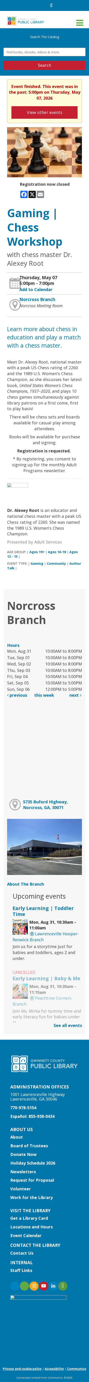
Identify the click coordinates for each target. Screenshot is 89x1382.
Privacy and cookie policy (22, 1369)
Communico (76, 1369)
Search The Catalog (44, 37)
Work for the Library (31, 1197)
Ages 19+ (36, 552)
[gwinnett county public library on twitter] (24, 1286)
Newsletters (23, 1171)
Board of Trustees (29, 1145)
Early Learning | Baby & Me (46, 978)
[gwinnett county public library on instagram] (34, 1286)
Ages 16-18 (57, 552)
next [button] (74, 695)
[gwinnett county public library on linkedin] (53, 1286)
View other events (44, 112)
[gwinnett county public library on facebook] (14, 1286)
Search (44, 65)
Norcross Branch (37, 299)
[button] (79, 22)
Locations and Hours (31, 1227)
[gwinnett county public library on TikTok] (62, 1286)
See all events (68, 1025)
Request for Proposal (32, 1180)
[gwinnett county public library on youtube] (43, 1286)
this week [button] (44, 695)
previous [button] (17, 695)
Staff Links (21, 1270)
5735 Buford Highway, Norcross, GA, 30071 (45, 804)
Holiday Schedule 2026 (32, 1163)
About (16, 1137)
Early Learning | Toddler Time (43, 911)
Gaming (37, 563)
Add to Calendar (35, 289)
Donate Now (23, 1154)
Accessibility (54, 1369)
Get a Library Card (29, 1218)
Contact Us (21, 1253)
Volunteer (20, 1188)
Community (56, 563)
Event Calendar (26, 1235)
